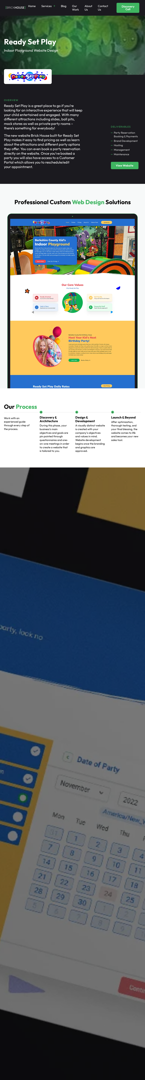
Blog (63, 6)
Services (46, 6)
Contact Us (103, 7)
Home (32, 6)
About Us (88, 7)
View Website (124, 165)
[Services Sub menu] (54, 6)
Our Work (75, 7)
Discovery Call (128, 8)
